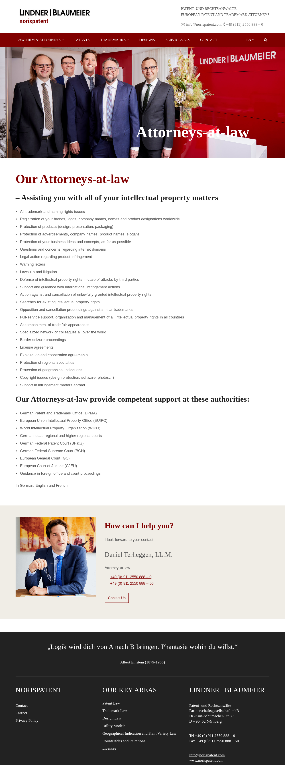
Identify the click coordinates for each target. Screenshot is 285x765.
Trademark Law (114, 711)
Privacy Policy (27, 720)
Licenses (109, 748)
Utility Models (113, 726)
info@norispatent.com (207, 755)
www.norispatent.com (206, 760)
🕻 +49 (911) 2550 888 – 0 (243, 24)
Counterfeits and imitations (123, 741)
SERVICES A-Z (177, 40)
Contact (22, 705)
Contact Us (117, 598)
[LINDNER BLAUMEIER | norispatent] (55, 16)
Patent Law (111, 703)
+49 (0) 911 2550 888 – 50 (131, 583)
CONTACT (208, 40)
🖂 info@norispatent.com (201, 24)
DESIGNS (147, 40)
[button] (63, 40)
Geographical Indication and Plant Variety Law (139, 733)
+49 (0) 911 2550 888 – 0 (130, 577)
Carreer (21, 713)
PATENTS (82, 40)
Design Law (111, 718)
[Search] (265, 40)
